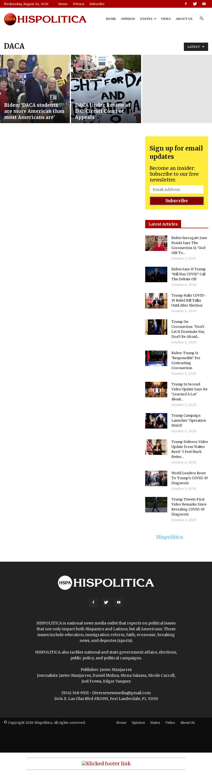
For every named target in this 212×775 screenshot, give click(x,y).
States (146, 19)
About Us (184, 19)
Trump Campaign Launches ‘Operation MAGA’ (188, 420)
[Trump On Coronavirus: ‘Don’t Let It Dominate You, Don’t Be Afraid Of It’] (156, 327)
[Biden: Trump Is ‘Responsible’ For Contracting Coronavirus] (156, 358)
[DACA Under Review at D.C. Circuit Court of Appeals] (106, 89)
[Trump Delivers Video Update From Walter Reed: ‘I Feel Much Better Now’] (156, 447)
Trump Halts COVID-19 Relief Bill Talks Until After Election (188, 300)
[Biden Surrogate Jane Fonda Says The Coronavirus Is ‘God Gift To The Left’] (156, 243)
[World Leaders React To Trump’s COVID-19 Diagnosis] (156, 478)
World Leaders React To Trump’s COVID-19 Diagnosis (189, 478)
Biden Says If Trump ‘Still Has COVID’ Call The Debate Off (188, 274)
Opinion (128, 19)
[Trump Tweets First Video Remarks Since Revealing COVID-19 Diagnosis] (156, 504)
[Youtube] (204, 4)
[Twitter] (195, 4)
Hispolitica (169, 537)
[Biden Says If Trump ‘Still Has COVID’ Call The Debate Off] (156, 274)
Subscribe (97, 4)
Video (166, 19)
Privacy (78, 4)
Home (63, 4)
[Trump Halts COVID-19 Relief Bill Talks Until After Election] (156, 301)
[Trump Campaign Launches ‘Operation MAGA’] (156, 421)
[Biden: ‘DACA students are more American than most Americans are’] (35, 89)
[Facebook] (186, 4)
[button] (201, 18)
